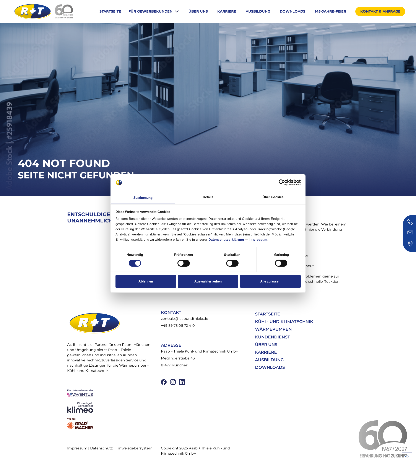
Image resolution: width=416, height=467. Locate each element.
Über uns (198, 11)
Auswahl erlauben (208, 281)
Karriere (226, 11)
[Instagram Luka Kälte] (173, 382)
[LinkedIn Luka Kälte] (182, 382)
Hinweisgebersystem (134, 448)
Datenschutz (101, 448)
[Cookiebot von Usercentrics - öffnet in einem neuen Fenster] (282, 182)
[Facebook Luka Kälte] (164, 382)
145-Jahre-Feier (330, 11)
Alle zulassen (270, 281)
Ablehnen (145, 281)
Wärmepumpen (273, 329)
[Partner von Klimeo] (111, 407)
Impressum (258, 239)
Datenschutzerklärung (226, 239)
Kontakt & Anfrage (380, 11)
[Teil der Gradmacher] (111, 424)
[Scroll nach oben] (407, 457)
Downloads (292, 11)
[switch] (183, 263)
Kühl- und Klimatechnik (284, 321)
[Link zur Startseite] (32, 11)
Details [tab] (208, 197)
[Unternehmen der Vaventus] (111, 393)
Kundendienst (272, 337)
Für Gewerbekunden (151, 11)
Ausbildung (258, 11)
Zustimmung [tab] (143, 197)
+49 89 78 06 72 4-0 (178, 325)
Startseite (110, 11)
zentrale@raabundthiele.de (184, 319)
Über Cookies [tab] (273, 197)
